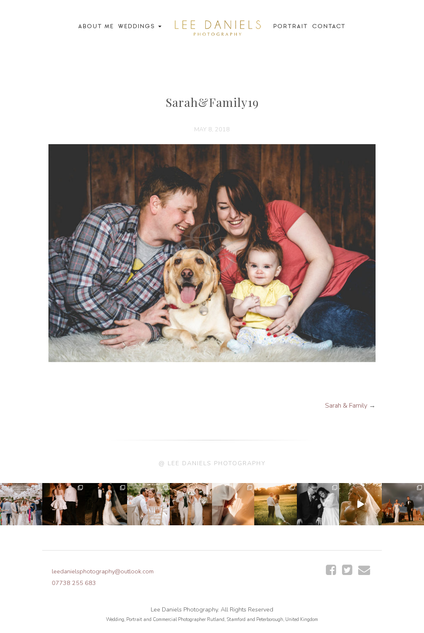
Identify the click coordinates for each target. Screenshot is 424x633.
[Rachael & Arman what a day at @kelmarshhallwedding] (148, 504)
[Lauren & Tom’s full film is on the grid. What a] (360, 504)
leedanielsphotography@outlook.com (103, 571)
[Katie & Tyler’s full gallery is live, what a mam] (275, 504)
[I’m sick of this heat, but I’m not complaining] (106, 504)
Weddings (137, 26)
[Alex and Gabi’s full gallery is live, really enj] (318, 504)
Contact (329, 26)
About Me (96, 26)
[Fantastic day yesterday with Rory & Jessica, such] (403, 504)
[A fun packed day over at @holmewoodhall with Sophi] (21, 504)
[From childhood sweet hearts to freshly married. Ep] (63, 504)
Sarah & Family (346, 405)
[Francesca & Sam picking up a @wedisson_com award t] (191, 504)
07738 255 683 (74, 583)
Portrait (290, 26)
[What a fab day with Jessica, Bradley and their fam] (233, 504)
